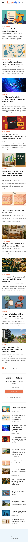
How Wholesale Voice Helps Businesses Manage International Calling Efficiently (13, 99)
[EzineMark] (13, 2)
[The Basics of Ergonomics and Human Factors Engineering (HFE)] (14, 51)
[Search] (25, 2)
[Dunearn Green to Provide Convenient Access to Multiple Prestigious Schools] (14, 336)
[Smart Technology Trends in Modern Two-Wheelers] (6, 513)
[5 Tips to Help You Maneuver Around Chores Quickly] (14, 17)
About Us (14, 536)
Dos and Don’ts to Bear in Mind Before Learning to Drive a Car (12, 315)
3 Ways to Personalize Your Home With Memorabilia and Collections (13, 244)
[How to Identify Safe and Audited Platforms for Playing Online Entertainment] (14, 265)
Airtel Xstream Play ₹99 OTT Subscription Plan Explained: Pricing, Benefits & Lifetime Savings (14, 136)
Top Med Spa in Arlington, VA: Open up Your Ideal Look (18, 520)
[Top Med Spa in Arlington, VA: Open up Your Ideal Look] (6, 521)
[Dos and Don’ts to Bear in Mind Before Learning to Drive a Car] (14, 302)
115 (13, 368)
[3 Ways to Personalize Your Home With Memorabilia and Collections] (14, 232)
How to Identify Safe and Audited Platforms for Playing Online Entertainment (13, 279)
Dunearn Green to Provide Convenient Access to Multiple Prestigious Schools (12, 349)
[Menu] (3, 2)
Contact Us (8, 536)
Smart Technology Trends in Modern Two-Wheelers (19, 512)
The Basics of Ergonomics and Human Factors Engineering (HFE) (13, 63)
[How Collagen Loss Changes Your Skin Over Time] (14, 199)
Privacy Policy (17, 397)
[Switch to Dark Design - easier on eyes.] (23, 2)
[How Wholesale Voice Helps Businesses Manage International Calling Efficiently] (14, 85)
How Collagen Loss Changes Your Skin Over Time (13, 211)
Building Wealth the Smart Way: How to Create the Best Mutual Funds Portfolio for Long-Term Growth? (13, 174)
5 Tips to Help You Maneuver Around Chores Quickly (11, 30)
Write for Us (21, 536)
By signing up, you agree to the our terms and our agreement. (14, 397)
